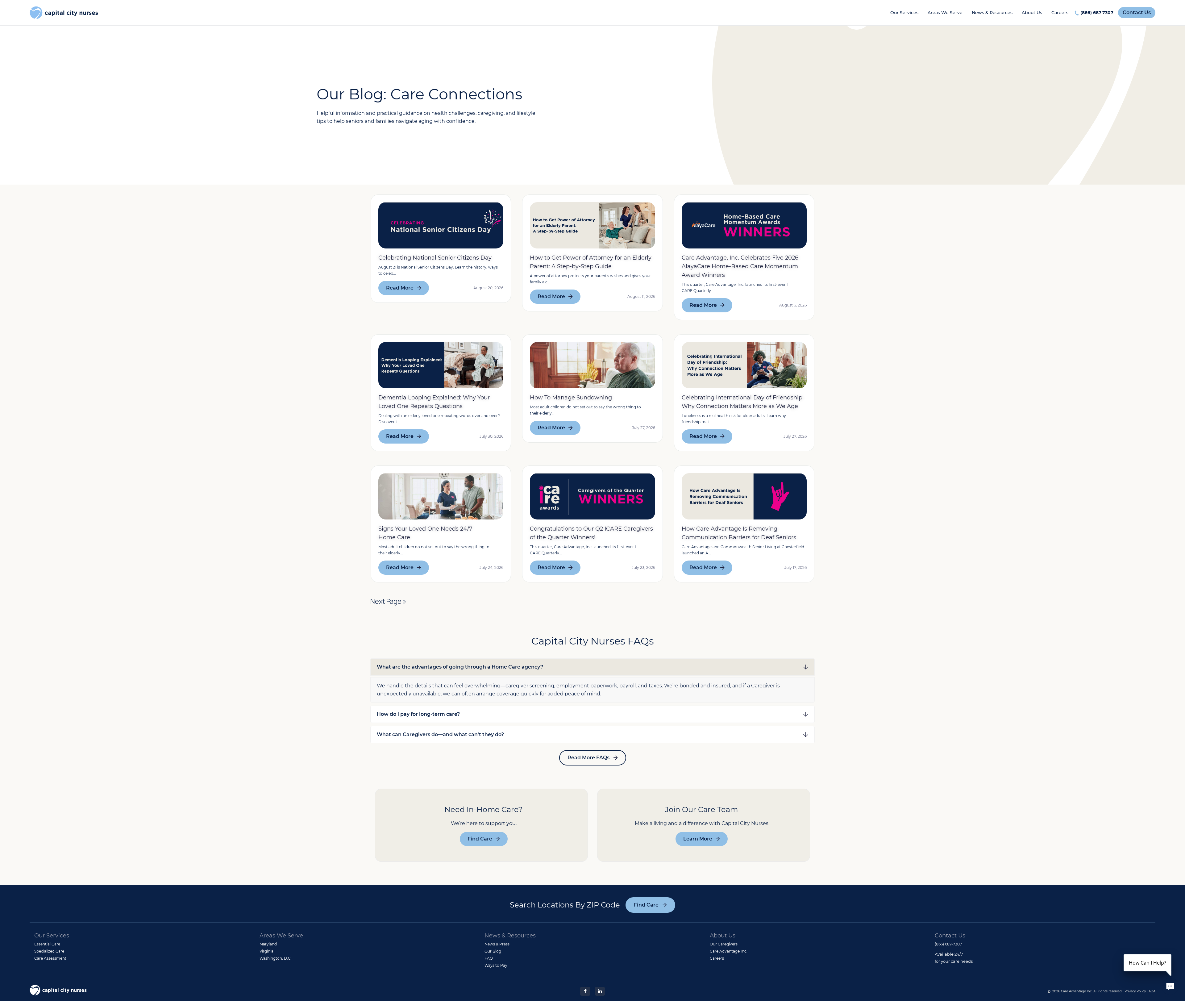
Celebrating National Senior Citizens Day (435, 257)
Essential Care (47, 944)
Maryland (268, 944)
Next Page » (388, 601)
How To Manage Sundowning (571, 397)
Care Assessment (50, 958)
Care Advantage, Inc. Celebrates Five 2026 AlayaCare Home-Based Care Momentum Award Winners (740, 266)
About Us (1032, 12)
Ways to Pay (495, 965)
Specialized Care (49, 951)
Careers (1059, 12)
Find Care (480, 839)
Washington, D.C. (276, 958)
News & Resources (992, 12)
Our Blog (492, 951)
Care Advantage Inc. (728, 951)
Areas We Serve (945, 12)
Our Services (904, 12)
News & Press (496, 944)
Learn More (697, 839)
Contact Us (1137, 12)
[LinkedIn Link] (600, 991)
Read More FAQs (588, 758)
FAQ (488, 958)
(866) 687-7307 (1096, 12)
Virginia (266, 951)
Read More (400, 288)
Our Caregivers (724, 944)
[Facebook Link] (585, 991)
